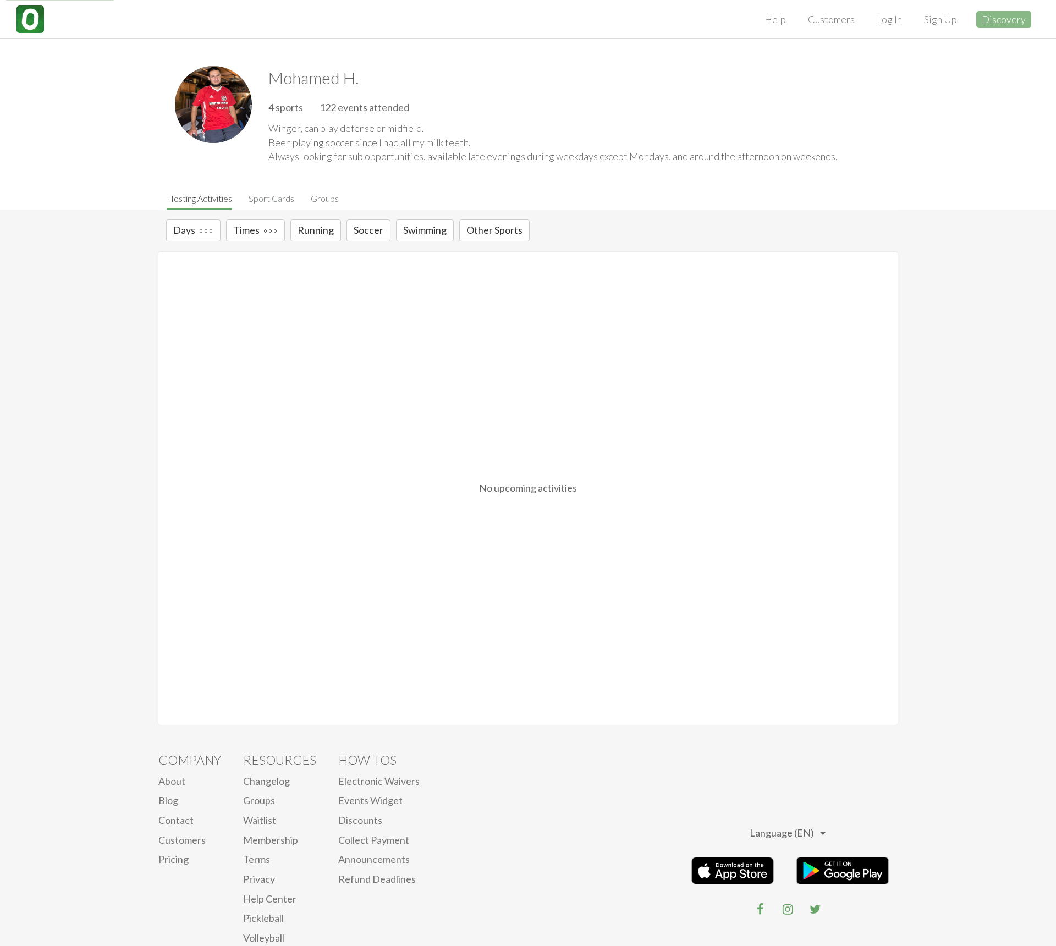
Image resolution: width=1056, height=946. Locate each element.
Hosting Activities (199, 198)
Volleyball (263, 938)
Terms (256, 859)
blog (168, 800)
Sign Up (940, 19)
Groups (325, 198)
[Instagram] (788, 909)
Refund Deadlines (377, 879)
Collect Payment (373, 840)
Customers (831, 19)
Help (775, 19)
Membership (270, 840)
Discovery (1004, 19)
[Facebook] (760, 909)
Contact (176, 820)
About (171, 781)
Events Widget (370, 800)
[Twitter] (815, 909)
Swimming (425, 230)
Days (184, 230)
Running (316, 230)
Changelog (266, 781)
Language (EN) (782, 833)
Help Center (269, 899)
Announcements (374, 859)
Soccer (368, 230)
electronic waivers (379, 781)
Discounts (360, 820)
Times (246, 230)
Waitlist (259, 820)
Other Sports (494, 230)
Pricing (173, 859)
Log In (889, 19)
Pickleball (263, 918)
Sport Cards (271, 198)
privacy (259, 879)
